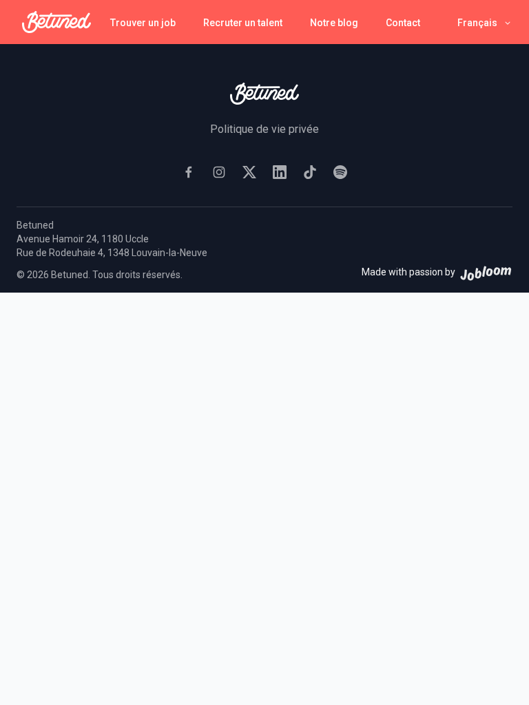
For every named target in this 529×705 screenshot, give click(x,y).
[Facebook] (189, 172)
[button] (484, 22)
